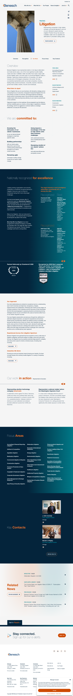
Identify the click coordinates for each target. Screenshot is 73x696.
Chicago (9, 664)
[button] (70, 679)
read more (11, 361)
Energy (54, 107)
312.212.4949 (10, 670)
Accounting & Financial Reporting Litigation (57, 71)
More (53, 79)
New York (9, 678)
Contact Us (67, 1)
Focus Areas (45, 58)
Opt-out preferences (51, 693)
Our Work (35, 58)
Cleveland (22, 664)
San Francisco (23, 678)
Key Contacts (56, 58)
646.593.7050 (10, 686)
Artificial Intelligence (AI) (58, 87)
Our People (46, 5)
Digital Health (55, 91)
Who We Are (27, 5)
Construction (55, 103)
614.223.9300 (36, 672)
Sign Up (61, 635)
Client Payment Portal (50, 669)
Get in (14, 622)
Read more (11, 346)
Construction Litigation (57, 105)
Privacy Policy (58, 693)
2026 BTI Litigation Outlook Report (61, 230)
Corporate (54, 89)
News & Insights (55, 5)
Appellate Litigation (57, 75)
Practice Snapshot (49, 41)
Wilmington (36, 678)
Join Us (64, 5)
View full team (51, 554)
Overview (15, 58)
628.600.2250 (23, 686)
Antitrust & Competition (58, 73)
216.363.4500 (23, 670)
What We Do (37, 5)
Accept (54, 690)
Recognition (25, 58)
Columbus (35, 664)
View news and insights (13, 594)
